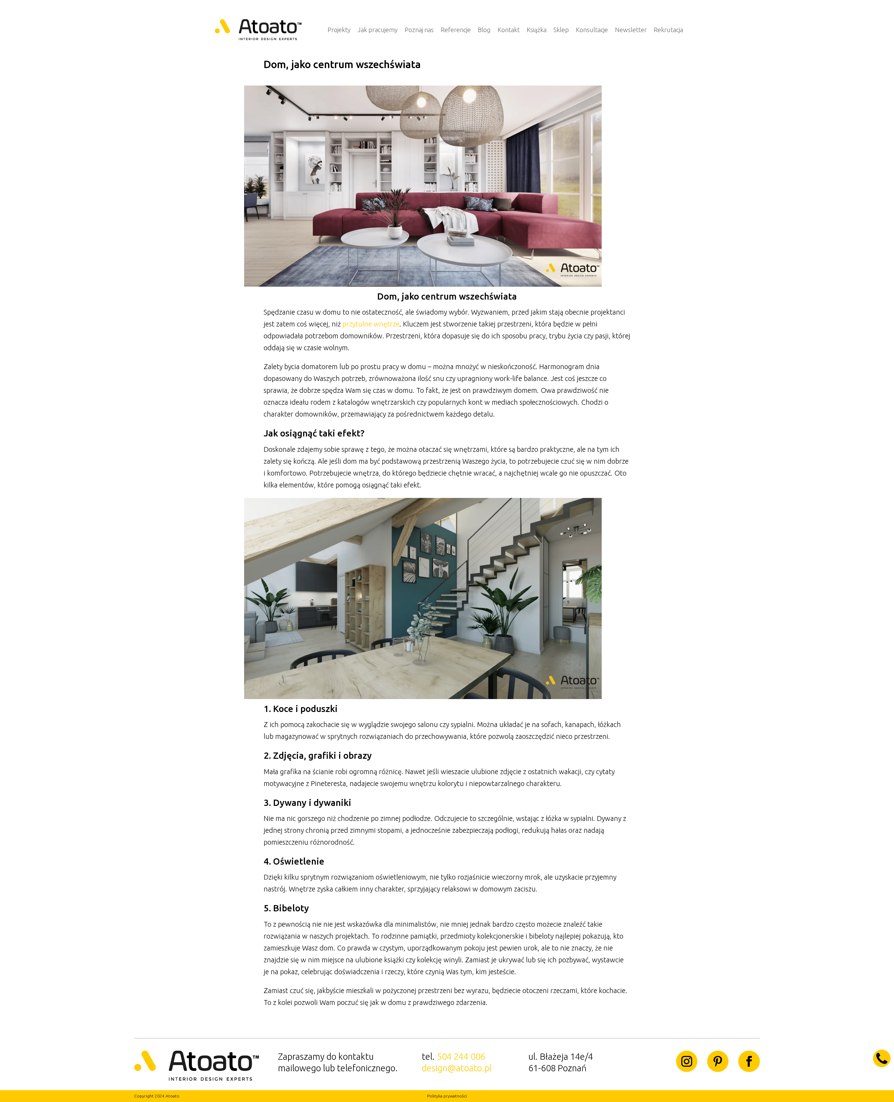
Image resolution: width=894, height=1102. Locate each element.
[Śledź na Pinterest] (717, 1061)
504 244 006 (461, 1056)
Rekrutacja (668, 29)
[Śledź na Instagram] (686, 1061)
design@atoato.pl (456, 1068)
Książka (537, 29)
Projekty (339, 29)
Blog (484, 29)
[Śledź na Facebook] (749, 1061)
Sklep (561, 29)
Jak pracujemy (378, 29)
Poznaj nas (419, 29)
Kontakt (509, 29)
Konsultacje (592, 29)
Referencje (456, 29)
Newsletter (631, 29)
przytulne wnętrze (371, 324)
